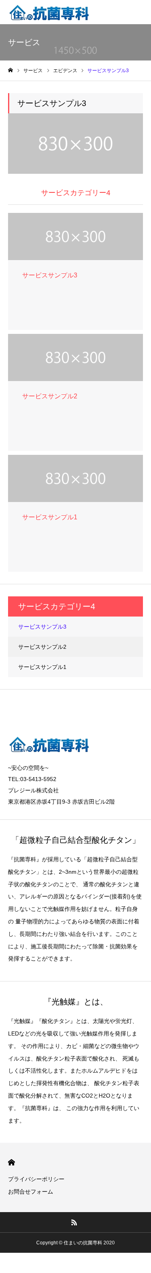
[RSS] (74, 1222)
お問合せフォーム (30, 1191)
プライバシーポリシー (36, 1179)
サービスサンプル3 (42, 626)
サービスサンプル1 (42, 667)
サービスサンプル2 (42, 647)
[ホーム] (10, 70)
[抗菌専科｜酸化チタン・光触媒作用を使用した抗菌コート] (49, 12)
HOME (11, 1162)
